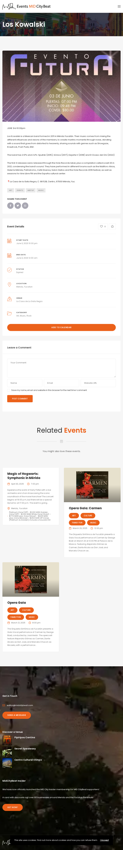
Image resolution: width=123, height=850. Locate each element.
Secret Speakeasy (25, 748)
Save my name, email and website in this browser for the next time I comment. (49, 390)
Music (41, 190)
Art (10, 190)
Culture (88, 515)
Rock (29, 315)
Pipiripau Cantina (24, 737)
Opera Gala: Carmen (85, 508)
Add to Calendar (61, 327)
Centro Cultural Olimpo (28, 759)
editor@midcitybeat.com (20, 705)
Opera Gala (16, 603)
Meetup (31, 190)
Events (20, 190)
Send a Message (16, 715)
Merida (19, 286)
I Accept (104, 840)
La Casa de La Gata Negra (29, 301)
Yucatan (28, 286)
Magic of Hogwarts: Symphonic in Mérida (23, 476)
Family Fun (77, 522)
